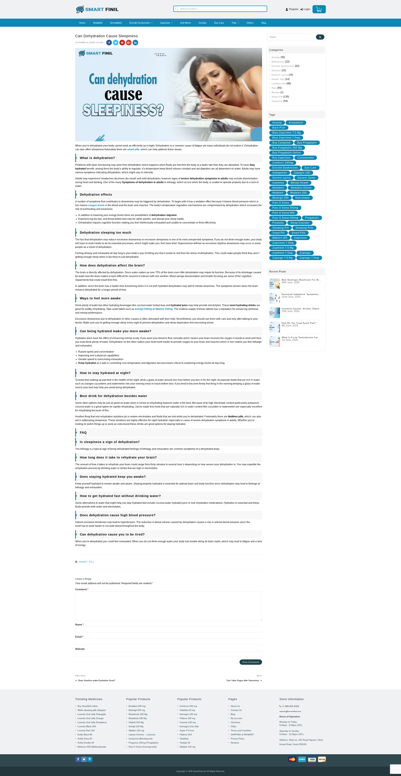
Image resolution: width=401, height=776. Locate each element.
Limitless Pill (279, 83)
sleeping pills (304, 227)
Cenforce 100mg (282, 162)
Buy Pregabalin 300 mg (287, 147)
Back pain (278, 127)
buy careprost (281, 142)
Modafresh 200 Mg (138, 714)
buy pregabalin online (286, 152)
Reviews (235, 742)
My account (236, 718)
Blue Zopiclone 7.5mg (286, 137)
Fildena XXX (186, 734)
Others (250, 22)
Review (276, 92)
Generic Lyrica (280, 75)
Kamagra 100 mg (188, 714)
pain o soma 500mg (285, 217)
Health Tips (278, 79)
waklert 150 (279, 237)
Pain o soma (280, 202)
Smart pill (278, 232)
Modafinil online (301, 187)
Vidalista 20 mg (187, 710)
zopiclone (300, 237)
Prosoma (278, 222)
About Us (235, 706)
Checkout (235, 722)
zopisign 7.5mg (309, 257)
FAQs (233, 726)
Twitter (115, 42)
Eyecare (276, 70)
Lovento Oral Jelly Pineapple (92, 714)
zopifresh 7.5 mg (283, 247)
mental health (299, 182)
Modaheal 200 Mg (138, 718)
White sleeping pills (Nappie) (92, 710)
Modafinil (97, 22)
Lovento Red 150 (86, 730)
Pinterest (122, 42)
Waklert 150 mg (136, 730)
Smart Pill (87, 562)
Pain (234, 22)
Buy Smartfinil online (88, 706)
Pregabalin (312, 217)
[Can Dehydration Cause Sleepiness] (168, 94)
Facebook (109, 42)
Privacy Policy (237, 738)
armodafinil (296, 122)
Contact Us (236, 710)
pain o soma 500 (283, 212)
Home (82, 22)
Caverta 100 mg (188, 722)
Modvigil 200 (280, 197)
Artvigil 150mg (143, 309)
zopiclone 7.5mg (282, 242)
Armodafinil (116, 22)
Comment (81, 589)
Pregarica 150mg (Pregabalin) (144, 742)
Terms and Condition (241, 730)
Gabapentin (279, 172)
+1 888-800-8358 (290, 706)
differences (278, 61)
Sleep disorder (299, 222)
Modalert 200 (298, 192)
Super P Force (187, 730)
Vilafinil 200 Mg (136, 722)
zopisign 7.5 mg (282, 257)
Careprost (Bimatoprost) (141, 738)
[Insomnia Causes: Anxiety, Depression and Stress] (274, 312)
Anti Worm (185, 22)
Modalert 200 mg (137, 706)
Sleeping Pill (280, 227)
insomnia (278, 182)
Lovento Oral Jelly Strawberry (92, 722)
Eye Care (219, 22)
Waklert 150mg (164, 309)
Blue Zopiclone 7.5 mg (286, 132)
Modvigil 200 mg (137, 710)
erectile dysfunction (285, 167)
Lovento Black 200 (87, 726)
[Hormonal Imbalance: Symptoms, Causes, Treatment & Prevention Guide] (274, 298)
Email (79, 636)
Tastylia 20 (185, 742)
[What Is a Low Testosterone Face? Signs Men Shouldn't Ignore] (274, 341)
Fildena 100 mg (187, 718)
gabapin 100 (302, 172)
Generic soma (306, 177)
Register (293, 9)
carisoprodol (305, 157)
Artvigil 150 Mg (136, 726)
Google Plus (129, 42)
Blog (263, 22)
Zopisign (305, 252)
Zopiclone (165, 22)
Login (306, 9)
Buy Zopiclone (281, 157)
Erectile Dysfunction (139, 22)
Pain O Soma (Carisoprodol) (143, 746)
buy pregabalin (307, 142)
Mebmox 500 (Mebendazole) (92, 746)
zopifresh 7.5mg (282, 252)
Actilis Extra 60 (85, 738)
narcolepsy (302, 197)
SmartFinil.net (199, 771)
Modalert (277, 192)
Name (79, 624)
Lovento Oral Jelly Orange (91, 718)
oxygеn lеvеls (96, 205)
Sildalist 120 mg (187, 746)
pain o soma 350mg (285, 207)
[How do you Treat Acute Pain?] (274, 327)
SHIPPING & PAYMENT (242, 734)
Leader (99, 42)
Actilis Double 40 (86, 742)
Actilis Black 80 (85, 734)
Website (80, 649)
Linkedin (135, 42)
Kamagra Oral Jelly (189, 726)
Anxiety (202, 22)
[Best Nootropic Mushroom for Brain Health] (274, 283)
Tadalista (184, 738)
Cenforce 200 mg (188, 706)
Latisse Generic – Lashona (142, 734)
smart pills (133, 149)
